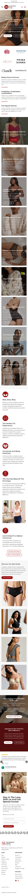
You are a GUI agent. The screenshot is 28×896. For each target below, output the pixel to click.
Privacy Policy (18, 876)
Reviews (17, 862)
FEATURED (14, 139)
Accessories (4, 866)
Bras (2, 855)
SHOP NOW (8, 742)
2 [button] (14, 143)
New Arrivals (4, 868)
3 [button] (15, 143)
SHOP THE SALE (7, 577)
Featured (3, 870)
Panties (3, 857)
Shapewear (4, 862)
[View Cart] (25, 7)
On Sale (3, 874)
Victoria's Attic (13, 892)
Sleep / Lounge (5, 859)
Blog (16, 864)
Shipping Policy (19, 878)
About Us (17, 855)
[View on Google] (2, 767)
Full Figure (18, 859)
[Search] (21, 7)
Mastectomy (18, 861)
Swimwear (4, 864)
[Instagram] (18, 880)
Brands (3, 872)
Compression (18, 857)
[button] (1, 762)
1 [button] (12, 143)
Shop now (8, 35)
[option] (14, 28)
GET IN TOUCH (19, 742)
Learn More (4, 87)
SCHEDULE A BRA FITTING (14, 716)
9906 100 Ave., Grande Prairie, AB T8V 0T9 (11, 848)
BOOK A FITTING (19, 35)
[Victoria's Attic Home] (7, 841)
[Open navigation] (2, 7)
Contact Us (18, 866)
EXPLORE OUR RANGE (14, 551)
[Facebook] (16, 880)
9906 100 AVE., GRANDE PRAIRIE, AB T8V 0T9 (14, 2)
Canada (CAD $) (4, 887)
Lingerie (3, 861)
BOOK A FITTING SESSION (14, 554)
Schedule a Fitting (19, 868)
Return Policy (18, 874)
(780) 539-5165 (14, 1)
